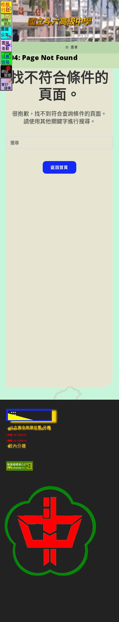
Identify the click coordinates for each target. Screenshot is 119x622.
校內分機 (17, 446)
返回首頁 (59, 167)
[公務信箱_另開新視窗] (6, 58)
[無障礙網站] (19, 465)
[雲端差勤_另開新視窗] (6, 45)
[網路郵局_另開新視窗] (6, 19)
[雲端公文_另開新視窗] (6, 32)
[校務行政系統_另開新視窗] (6, 6)
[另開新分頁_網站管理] (6, 71)
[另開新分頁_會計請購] (6, 83)
